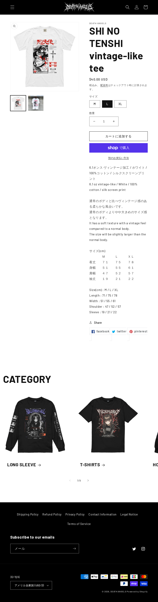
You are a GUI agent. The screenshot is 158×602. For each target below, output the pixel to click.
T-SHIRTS (90, 464)
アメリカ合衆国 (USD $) (29, 585)
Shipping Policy (27, 514)
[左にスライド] (69, 480)
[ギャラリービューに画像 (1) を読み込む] (18, 103)
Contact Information (102, 514)
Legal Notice (129, 514)
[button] (12, 7)
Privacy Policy (75, 514)
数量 (92, 113)
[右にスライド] (88, 480)
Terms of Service (79, 524)
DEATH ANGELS (118, 591)
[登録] (74, 548)
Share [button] (98, 322)
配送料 (104, 85)
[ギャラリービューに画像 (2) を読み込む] (36, 103)
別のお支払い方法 (118, 157)
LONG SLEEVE (21, 464)
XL (120, 104)
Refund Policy (52, 514)
